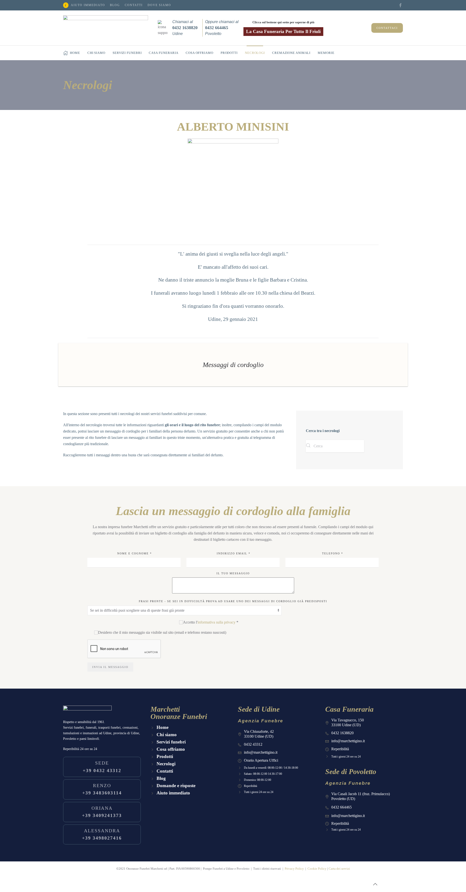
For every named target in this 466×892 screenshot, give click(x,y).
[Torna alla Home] (105, 28)
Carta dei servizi (339, 868)
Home (75, 53)
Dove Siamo (159, 5)
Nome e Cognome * (134, 553)
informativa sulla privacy (216, 622)
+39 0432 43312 (102, 766)
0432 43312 (253, 744)
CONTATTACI (387, 27)
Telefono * (332, 553)
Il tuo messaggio (233, 573)
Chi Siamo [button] (96, 53)
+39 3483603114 (102, 789)
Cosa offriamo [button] (199, 53)
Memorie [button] (326, 53)
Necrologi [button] (255, 53)
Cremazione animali (291, 53)
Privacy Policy (294, 868)
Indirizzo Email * (233, 553)
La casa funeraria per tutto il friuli (283, 31)
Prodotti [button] (229, 53)
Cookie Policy (317, 868)
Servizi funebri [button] (127, 53)
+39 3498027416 (102, 834)
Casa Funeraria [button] (163, 53)
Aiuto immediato (88, 5)
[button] (375, 884)
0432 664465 (341, 807)
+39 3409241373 (102, 812)
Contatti (134, 5)
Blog (115, 5)
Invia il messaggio (110, 667)
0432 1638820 (342, 733)
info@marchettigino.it (260, 752)
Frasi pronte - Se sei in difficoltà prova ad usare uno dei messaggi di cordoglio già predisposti (233, 601)
